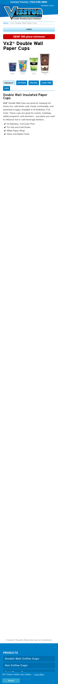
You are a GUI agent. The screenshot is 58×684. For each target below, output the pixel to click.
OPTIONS (22, 83)
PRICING (34, 83)
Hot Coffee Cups (16, 665)
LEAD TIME (47, 83)
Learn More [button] (39, 674)
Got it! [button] (11, 681)
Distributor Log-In (47, 5)
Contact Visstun (19, 2)
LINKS (29, 29)
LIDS (6, 88)
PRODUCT (9, 83)
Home (5, 23)
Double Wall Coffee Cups (22, 658)
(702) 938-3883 (38, 2)
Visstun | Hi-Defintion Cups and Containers (23, 13)
